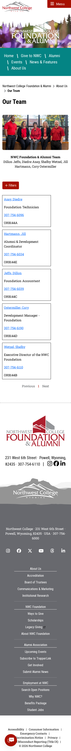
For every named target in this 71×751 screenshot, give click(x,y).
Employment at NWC (35, 683)
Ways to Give (36, 614)
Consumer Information (44, 729)
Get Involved (35, 665)
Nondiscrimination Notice (26, 737)
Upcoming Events (35, 652)
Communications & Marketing (35, 589)
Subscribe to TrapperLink (35, 658)
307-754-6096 (14, 215)
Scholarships (35, 620)
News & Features (43, 61)
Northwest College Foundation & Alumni (26, 86)
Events (16, 61)
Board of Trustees (35, 582)
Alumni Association (35, 645)
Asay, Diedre (13, 199)
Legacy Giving (33, 627)
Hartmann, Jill (15, 234)
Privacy (53, 737)
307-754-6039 (14, 289)
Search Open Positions (35, 690)
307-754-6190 (13, 328)
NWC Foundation (35, 607)
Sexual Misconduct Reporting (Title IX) (33, 742)
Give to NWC (31, 55)
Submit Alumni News (35, 672)
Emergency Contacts (33, 733)
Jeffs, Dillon (13, 273)
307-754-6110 (13, 367)
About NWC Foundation (35, 634)
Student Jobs (35, 710)
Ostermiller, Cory (16, 307)
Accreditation (35, 575)
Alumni (54, 55)
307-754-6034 (14, 254)
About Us (18, 68)
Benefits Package (36, 703)
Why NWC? (35, 696)
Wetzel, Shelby (14, 347)
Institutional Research (35, 596)
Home (9, 55)
